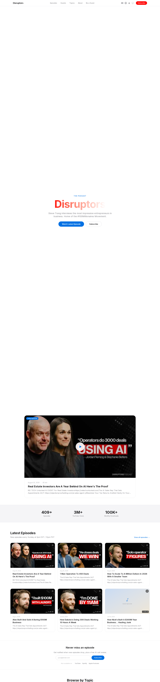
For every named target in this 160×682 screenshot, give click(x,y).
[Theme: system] (133, 3)
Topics (72, 3)
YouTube (78, 663)
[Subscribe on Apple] (129, 3)
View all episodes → (142, 537)
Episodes (53, 3)
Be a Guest (90, 3)
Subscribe (141, 3)
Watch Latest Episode (71, 224)
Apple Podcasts (94, 663)
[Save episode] (52, 545)
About (80, 3)
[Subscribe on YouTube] (122, 3)
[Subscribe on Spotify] (126, 3)
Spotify (84, 663)
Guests (63, 3)
